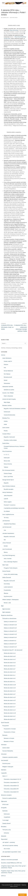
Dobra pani (7, 457)
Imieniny (3, 348)
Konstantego (14, 348)
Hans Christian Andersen (8, 486)
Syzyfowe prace (8, 596)
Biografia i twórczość (9, 437)
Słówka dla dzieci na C (10, 659)
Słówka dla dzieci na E (9, 665)
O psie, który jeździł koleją (10, 574)
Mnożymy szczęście (6, 795)
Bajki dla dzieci (6, 609)
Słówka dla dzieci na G (10, 672)
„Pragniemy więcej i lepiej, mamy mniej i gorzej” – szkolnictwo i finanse (14, 866)
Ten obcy (6, 517)
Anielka (6, 421)
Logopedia (4, 773)
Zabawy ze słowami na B (10, 624)
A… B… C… (6, 454)
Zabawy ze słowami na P (10, 643)
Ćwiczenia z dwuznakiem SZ (11, 792)
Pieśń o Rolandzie (8, 396)
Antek (5, 424)
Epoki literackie (5, 722)
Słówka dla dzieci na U (10, 710)
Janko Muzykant (8, 495)
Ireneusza (8, 348)
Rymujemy (3, 826)
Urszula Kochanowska (9, 415)
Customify (15, 886)
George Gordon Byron (8, 479)
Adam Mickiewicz (6, 358)
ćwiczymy (6, 833)
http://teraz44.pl (14, 30)
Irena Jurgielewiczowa (8, 514)
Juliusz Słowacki (6, 542)
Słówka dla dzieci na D (10, 662)
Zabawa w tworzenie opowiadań (9, 859)
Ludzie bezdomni (8, 587)
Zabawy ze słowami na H (10, 637)
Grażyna (6, 364)
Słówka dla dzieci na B (9, 656)
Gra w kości (7, 848)
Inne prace (3, 754)
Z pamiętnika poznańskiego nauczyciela (14, 508)
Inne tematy (7, 583)
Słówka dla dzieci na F (9, 669)
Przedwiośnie (7, 590)
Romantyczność (8, 377)
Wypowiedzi (4, 839)
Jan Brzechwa (6, 520)
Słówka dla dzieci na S (9, 703)
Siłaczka (6, 593)
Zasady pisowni (6, 823)
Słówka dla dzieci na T (9, 706)
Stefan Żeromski (6, 577)
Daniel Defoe (5, 443)
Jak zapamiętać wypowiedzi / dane (11, 851)
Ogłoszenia (4, 801)
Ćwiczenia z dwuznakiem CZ (11, 785)
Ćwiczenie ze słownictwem (9, 618)
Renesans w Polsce (9, 741)
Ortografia (3, 807)
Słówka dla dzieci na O (10, 691)
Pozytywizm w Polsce (9, 732)
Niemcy (6, 552)
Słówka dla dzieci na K (9, 678)
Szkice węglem (8, 501)
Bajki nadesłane (6, 612)
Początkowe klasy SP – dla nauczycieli (12, 650)
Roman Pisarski (6, 571)
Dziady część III (8, 361)
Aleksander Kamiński (7, 386)
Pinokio (6, 430)
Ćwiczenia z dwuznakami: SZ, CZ (12, 779)
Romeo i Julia (7, 602)
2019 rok (3, 875)
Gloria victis (7, 460)
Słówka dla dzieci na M (10, 684)
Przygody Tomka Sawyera (10, 568)
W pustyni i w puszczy (9, 505)
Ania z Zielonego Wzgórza (10, 561)
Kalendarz (3, 769)
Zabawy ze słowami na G (10, 634)
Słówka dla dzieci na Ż (9, 719)
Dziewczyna (7, 411)
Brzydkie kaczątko (8, 489)
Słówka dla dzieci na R (9, 697)
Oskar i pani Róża (8, 476)
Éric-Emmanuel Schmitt (8, 470)
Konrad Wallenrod (8, 370)
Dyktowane (7, 814)
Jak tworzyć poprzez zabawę (10, 845)
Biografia (6, 483)
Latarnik (6, 498)
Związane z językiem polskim (10, 757)
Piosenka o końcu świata (10, 440)
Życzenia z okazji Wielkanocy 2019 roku (11, 862)
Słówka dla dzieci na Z (9, 716)
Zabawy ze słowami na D (10, 631)
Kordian (6, 546)
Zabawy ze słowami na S (10, 647)
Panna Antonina (8, 464)
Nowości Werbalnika (7, 751)
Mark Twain (5, 565)
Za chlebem (7, 511)
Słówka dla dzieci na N (10, 688)
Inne (5, 367)
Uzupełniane (7, 817)
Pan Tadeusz (7, 374)
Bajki (2, 606)
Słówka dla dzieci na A (9, 653)
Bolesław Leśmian (7, 405)
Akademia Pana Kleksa (9, 524)
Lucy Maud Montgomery (8, 555)
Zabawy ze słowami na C (10, 628)
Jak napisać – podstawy (8, 842)
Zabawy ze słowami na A (10, 621)
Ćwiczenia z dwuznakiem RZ (11, 788)
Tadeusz (6, 467)
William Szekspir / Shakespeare (10, 599)
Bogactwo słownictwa (6, 615)
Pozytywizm (5, 725)
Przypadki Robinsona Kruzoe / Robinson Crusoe (14, 447)
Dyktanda (4, 810)
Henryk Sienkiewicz (7, 492)
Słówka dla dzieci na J (9, 675)
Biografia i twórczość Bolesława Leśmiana (14, 408)
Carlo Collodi (5, 427)
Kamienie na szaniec (9, 389)
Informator (4, 744)
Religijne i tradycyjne (7, 766)
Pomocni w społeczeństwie (9, 798)
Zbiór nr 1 (4, 776)
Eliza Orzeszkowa (7, 451)
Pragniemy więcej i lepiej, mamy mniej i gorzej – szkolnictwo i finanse (13, 871)
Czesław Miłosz (6, 434)
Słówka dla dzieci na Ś (9, 700)
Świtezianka (7, 383)
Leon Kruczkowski (7, 549)
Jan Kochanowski (6, 527)
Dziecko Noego (8, 473)
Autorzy (3, 355)
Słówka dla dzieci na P (9, 694)
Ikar (5, 539)
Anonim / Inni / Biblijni (8, 393)
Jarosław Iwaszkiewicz (8, 533)
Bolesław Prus (6, 418)
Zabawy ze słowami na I (10, 640)
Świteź (5, 380)
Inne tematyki (4, 760)
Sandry (20, 348)
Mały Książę (7, 402)
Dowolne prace (6, 763)
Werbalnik (3, 836)
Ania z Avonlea (7, 558)
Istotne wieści (14, 17)
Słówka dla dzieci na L (9, 681)
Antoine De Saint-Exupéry (9, 399)
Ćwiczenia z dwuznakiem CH (11, 782)
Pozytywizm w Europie (10, 728)
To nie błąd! (5, 820)
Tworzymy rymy (6, 829)
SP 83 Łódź (5, 804)
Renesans (4, 735)
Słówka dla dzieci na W (10, 713)
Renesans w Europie (9, 738)
